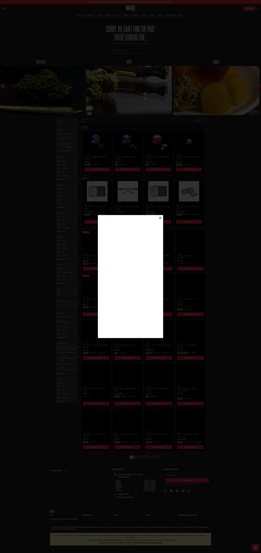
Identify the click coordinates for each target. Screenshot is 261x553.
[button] (160, 218)
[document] (130, 276)
